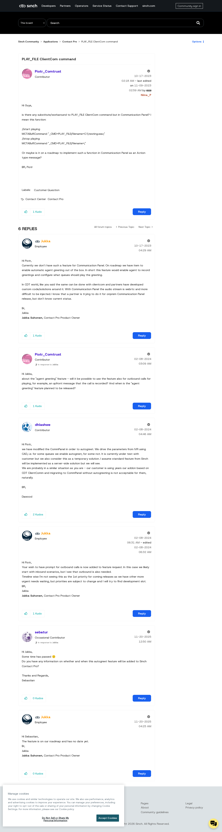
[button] (26, 212)
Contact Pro (69, 41)
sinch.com (148, 6)
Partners (65, 6)
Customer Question (46, 190)
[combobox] (125, 23)
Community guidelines (155, 812)
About (145, 807)
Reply (142, 212)
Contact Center (35, 199)
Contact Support (127, 6)
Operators (81, 6)
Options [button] (197, 41)
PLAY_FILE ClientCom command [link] (99, 41)
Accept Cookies (108, 818)
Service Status (102, 6)
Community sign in (189, 6)
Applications (50, 41)
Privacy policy (194, 807)
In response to (48, 364)
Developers (49, 6)
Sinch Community (28, 5)
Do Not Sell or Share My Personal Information (55, 819)
